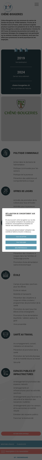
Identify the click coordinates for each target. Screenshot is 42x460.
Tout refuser (21, 242)
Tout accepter (21, 236)
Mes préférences (21, 248)
